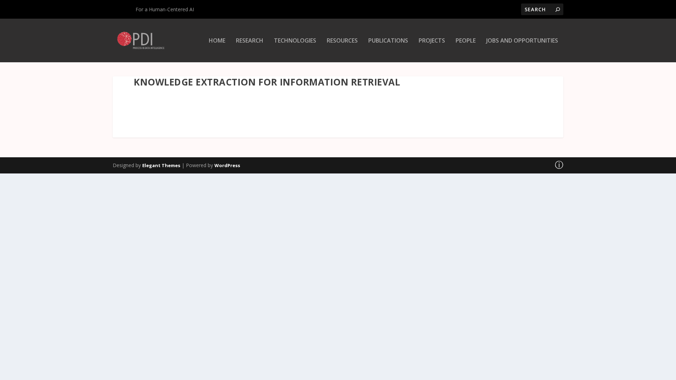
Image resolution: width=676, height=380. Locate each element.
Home (217, 41)
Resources (342, 41)
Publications (388, 41)
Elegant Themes (161, 165)
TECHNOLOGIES (295, 41)
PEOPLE (466, 41)
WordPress (227, 165)
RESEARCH (249, 41)
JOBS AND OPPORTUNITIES (522, 41)
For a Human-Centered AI (165, 9)
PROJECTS (432, 41)
